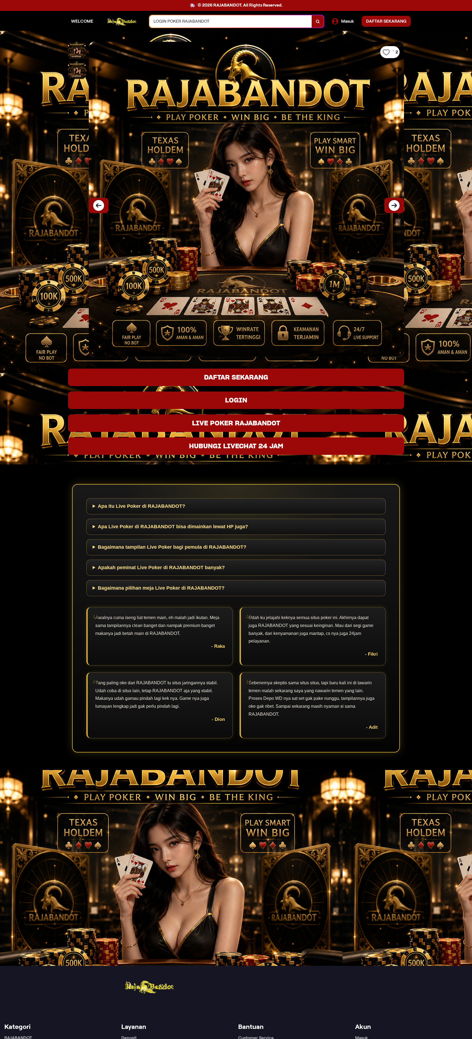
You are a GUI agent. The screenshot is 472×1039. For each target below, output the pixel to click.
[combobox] (230, 21)
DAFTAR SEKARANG (236, 377)
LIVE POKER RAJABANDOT (236, 423)
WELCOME (82, 21)
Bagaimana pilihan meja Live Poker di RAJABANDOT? (161, 588)
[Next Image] (394, 205)
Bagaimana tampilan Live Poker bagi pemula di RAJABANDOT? (172, 547)
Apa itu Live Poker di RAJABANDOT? (141, 506)
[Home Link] (121, 21)
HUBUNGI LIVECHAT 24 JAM (236, 446)
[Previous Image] (98, 205)
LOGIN (236, 400)
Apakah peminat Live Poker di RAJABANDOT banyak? (161, 567)
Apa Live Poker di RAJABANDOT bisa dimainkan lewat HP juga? (173, 526)
